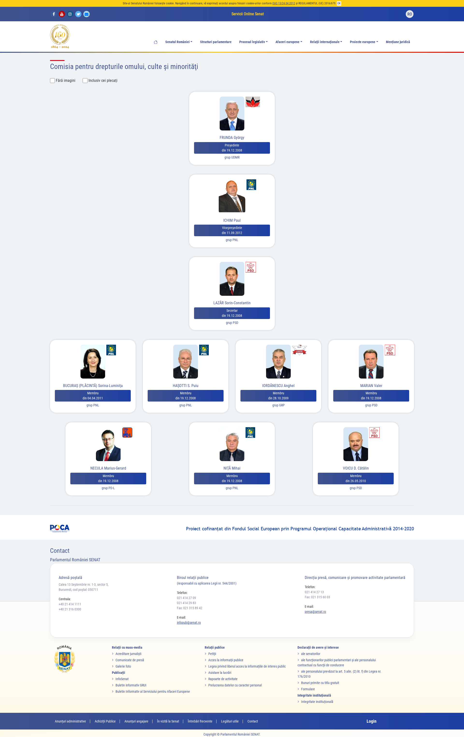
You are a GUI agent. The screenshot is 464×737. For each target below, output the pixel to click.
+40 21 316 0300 (70, 609)
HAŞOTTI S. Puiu (185, 385)
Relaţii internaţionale (325, 42)
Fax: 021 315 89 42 (189, 608)
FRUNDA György (232, 137)
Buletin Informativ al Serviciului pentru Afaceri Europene (153, 691)
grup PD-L (108, 488)
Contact (252, 721)
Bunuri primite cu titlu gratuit (320, 683)
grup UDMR (232, 157)
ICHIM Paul (232, 220)
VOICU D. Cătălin (356, 468)
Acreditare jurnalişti (128, 654)
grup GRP (278, 405)
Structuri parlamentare (216, 42)
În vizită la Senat (168, 721)
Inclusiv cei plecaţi (102, 80)
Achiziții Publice (105, 721)
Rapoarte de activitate (223, 679)
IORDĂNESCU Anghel (278, 385)
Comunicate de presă (130, 660)
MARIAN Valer (371, 385)
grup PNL (232, 240)
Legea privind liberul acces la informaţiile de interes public (247, 666)
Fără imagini (65, 80)
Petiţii (212, 654)
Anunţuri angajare (136, 721)
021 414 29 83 (186, 603)
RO (409, 14)
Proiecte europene (362, 42)
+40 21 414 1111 (70, 604)
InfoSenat (122, 679)
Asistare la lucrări (219, 673)
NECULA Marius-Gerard (108, 468)
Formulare (308, 689)
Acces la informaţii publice (225, 660)
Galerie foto (123, 666)
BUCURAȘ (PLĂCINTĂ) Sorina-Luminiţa (93, 385)
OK (339, 3)
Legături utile (230, 721)
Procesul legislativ (252, 42)
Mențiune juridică (398, 42)
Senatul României (177, 42)
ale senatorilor (310, 654)
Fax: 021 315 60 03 (317, 597)
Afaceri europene (287, 42)
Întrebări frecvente (200, 721)
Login (372, 721)
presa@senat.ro (315, 612)
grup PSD (232, 323)
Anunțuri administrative (70, 721)
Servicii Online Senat (248, 14)
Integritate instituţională (317, 702)
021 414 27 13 (314, 592)
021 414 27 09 (186, 598)
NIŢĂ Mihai (232, 468)
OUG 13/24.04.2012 (283, 3)
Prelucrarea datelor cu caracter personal (235, 685)
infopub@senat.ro (189, 622)
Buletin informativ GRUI (131, 685)
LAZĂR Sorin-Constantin (232, 303)
